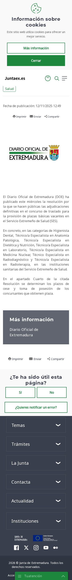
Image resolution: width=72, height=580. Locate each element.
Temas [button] (18, 425)
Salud (9, 89)
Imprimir (21, 116)
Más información (36, 48)
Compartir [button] (53, 116)
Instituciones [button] (24, 521)
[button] (47, 78)
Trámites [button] (20, 444)
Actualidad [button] (22, 501)
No (52, 392)
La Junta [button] (20, 463)
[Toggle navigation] (30, 78)
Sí (20, 392)
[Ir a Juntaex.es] (13, 78)
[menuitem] (16, 547)
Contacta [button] (20, 482)
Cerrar (36, 60)
